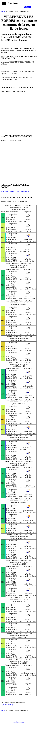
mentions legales (19, 722)
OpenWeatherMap (7, 704)
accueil (3, 11)
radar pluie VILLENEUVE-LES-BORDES (15, 191)
